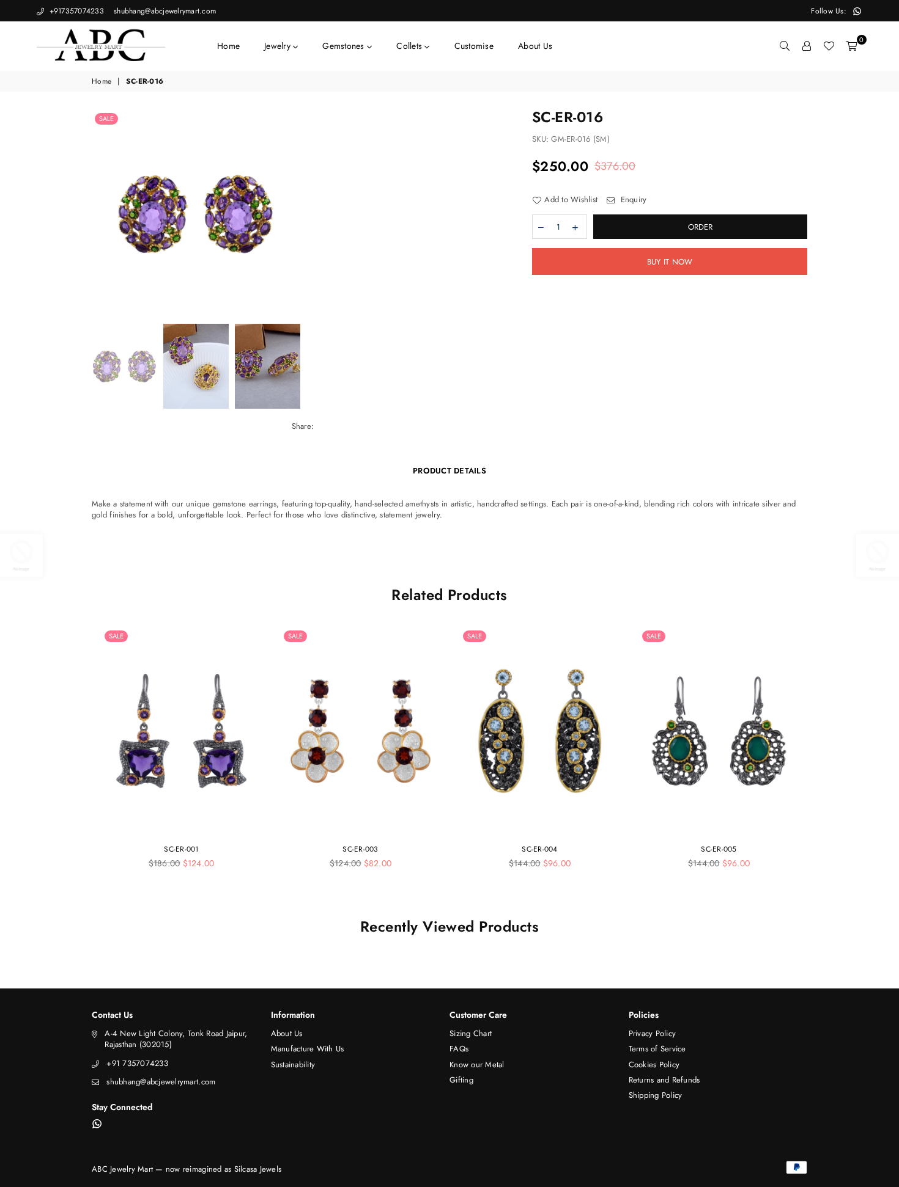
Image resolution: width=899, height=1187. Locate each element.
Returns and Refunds (664, 1080)
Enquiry (632, 199)
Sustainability (293, 1064)
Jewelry (278, 46)
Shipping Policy (656, 1095)
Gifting (461, 1080)
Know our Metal (477, 1064)
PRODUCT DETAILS (449, 471)
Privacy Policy (652, 1033)
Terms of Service (657, 1048)
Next (503, 214)
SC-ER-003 (360, 849)
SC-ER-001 (181, 849)
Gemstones (344, 46)
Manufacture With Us (307, 1048)
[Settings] (807, 46)
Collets (410, 46)
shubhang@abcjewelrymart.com (163, 10)
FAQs (459, 1048)
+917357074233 (75, 10)
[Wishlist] (829, 46)
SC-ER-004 (539, 849)
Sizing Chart (471, 1033)
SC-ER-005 (718, 849)
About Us (535, 46)
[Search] (785, 46)
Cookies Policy (654, 1064)
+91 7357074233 (137, 1063)
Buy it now (670, 262)
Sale (106, 118)
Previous (102, 214)
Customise (474, 46)
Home (228, 46)
